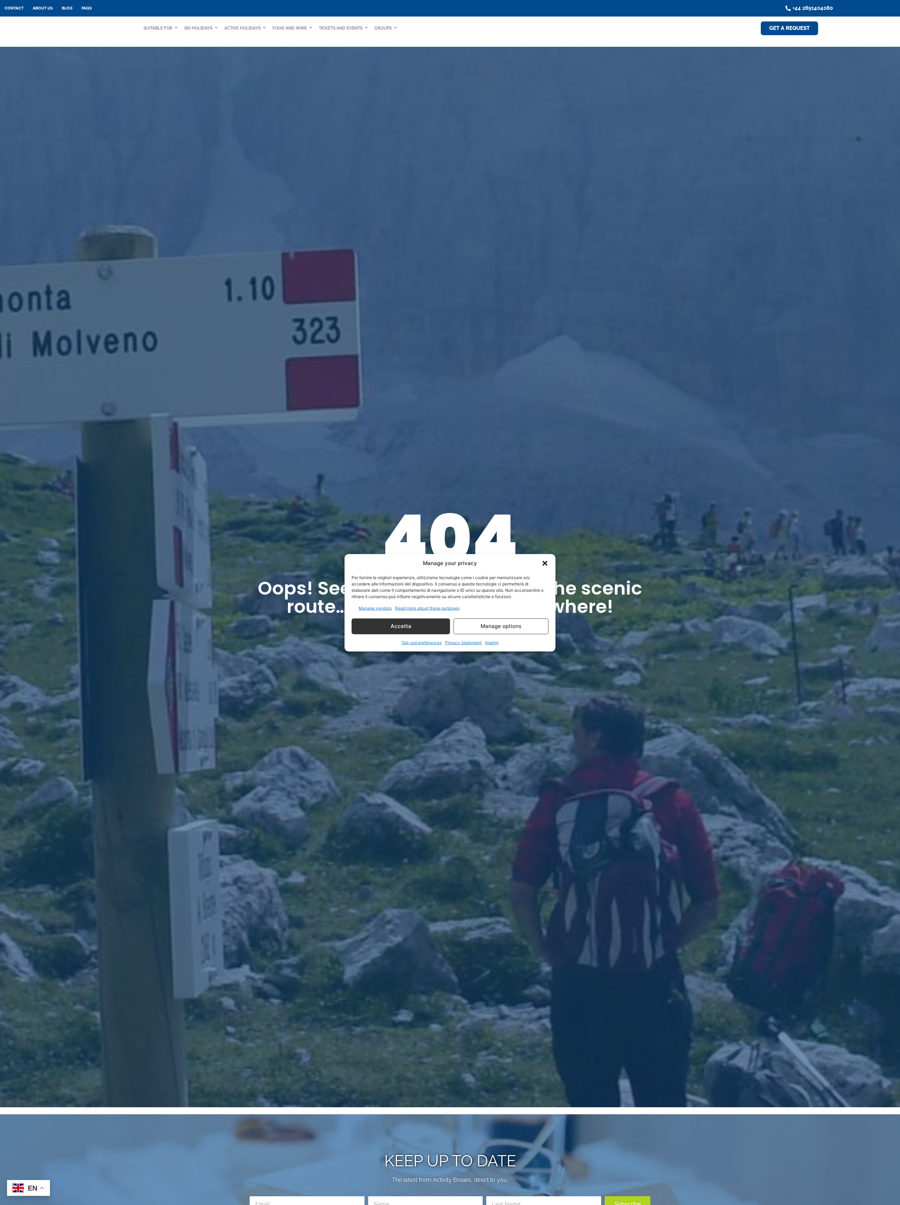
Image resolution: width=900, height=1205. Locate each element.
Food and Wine (289, 28)
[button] (544, 563)
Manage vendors (375, 607)
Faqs (87, 8)
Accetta (401, 625)
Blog (67, 8)
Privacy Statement (463, 642)
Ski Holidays (198, 28)
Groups (383, 28)
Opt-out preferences (421, 642)
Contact (14, 8)
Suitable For (157, 28)
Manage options (501, 625)
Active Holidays (242, 28)
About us (43, 8)
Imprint (492, 642)
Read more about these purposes (427, 607)
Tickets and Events (340, 28)
